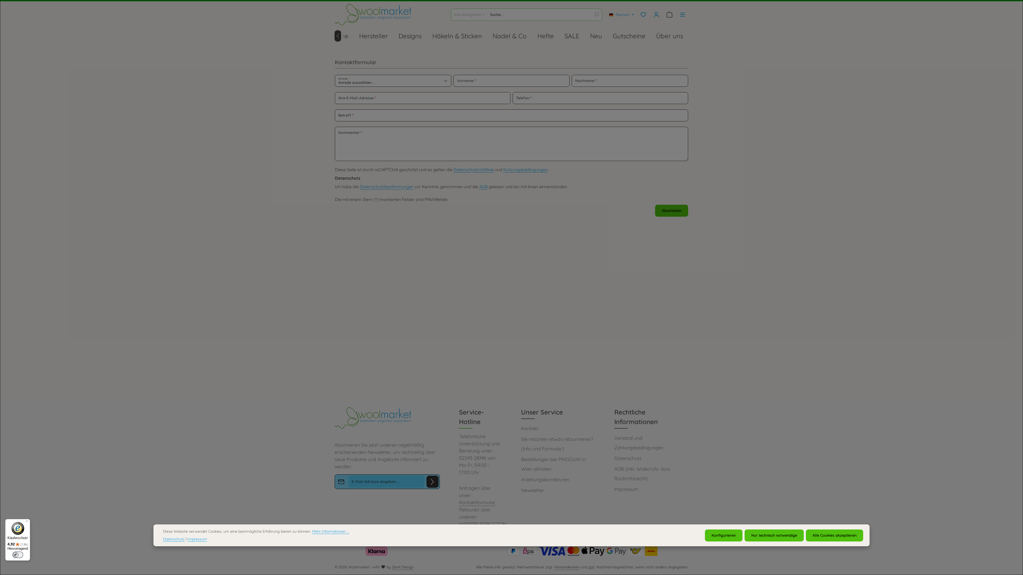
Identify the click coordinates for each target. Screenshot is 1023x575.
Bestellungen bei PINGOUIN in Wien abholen (553, 464)
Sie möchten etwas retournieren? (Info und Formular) (557, 444)
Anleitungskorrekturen (545, 480)
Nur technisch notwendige (774, 535)
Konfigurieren (724, 535)
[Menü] (27, 522)
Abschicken (671, 210)
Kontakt (529, 428)
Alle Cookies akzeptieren (834, 535)
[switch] (18, 555)
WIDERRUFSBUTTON (482, 524)
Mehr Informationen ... (330, 531)
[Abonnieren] (433, 482)
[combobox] (539, 15)
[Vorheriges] (338, 36)
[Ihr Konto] (656, 15)
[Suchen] (596, 15)
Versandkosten (567, 567)
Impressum (626, 489)
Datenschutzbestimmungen (387, 186)
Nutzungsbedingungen (525, 169)
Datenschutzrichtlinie (473, 169)
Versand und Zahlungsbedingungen (638, 443)
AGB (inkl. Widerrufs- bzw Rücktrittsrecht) (642, 474)
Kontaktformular (477, 502)
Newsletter (532, 490)
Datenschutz (628, 458)
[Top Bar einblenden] (682, 15)
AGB (483, 186)
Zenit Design (403, 567)
